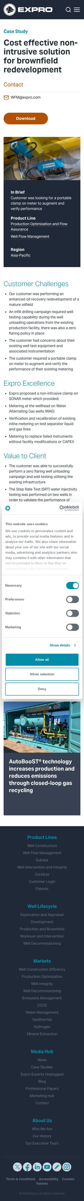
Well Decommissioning (42, 943)
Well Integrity (42, 983)
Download (25, 118)
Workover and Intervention (42, 936)
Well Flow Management (30, 236)
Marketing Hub (42, 1095)
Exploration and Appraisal (42, 914)
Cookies (68, 1179)
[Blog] (56, 1166)
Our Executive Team (42, 1143)
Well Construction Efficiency (42, 969)
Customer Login (42, 881)
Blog (42, 1081)
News (42, 1060)
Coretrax (42, 874)
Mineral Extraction (42, 1034)
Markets (42, 961)
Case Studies (42, 1067)
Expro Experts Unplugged (42, 1074)
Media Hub (42, 1051)
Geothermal (42, 1019)
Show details (60, 645)
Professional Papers (42, 1088)
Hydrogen (42, 1026)
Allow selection (42, 674)
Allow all (42, 659)
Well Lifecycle (42, 906)
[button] (76, 9)
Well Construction (42, 845)
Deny (42, 689)
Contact (42, 1103)
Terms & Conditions (20, 1179)
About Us (42, 1120)
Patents (42, 888)
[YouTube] (47, 1166)
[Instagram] (66, 1166)
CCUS (42, 1005)
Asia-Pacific (20, 255)
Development (42, 922)
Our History (42, 1136)
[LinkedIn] (37, 1166)
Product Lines (42, 837)
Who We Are (42, 1129)
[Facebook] (27, 1166)
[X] (17, 1166)
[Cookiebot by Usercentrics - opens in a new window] (60, 508)
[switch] (72, 599)
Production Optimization (42, 976)
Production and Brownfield (42, 929)
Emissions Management (42, 998)
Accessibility (48, 1179)
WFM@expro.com (26, 97)
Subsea (42, 860)
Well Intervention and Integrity (42, 867)
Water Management (42, 1012)
